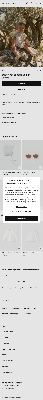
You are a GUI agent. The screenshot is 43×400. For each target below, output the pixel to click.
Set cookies (21, 207)
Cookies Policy (31, 202)
